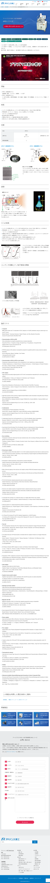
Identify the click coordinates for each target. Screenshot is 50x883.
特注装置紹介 (21, 853)
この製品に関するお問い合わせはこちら (13, 26)
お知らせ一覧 (36, 869)
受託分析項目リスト (22, 858)
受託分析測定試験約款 (23, 863)
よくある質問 (21, 872)
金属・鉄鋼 (9, 39)
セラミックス (25, 39)
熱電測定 (3, 41)
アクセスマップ (38, 855)
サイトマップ (38, 878)
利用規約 (21, 878)
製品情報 (21, 4)
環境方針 (26, 878)
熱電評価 (39, 39)
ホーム (17, 4)
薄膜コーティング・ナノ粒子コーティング (14, 41)
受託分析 (27, 4)
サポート (33, 4)
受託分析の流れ (22, 860)
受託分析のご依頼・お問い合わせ (25, 862)
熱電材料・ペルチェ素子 (17, 39)
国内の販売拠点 (38, 860)
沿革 (36, 857)
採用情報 (36, 858)
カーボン (3, 39)
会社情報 (38, 4)
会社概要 (36, 852)
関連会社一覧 (37, 863)
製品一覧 (20, 852)
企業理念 (36, 853)
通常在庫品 (21, 855)
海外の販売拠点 (38, 862)
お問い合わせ (45, 4)
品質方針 (32, 878)
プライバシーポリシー (11, 751)
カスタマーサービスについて (24, 869)
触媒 (35, 39)
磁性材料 (30, 39)
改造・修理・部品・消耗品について (25, 870)
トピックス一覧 (37, 867)
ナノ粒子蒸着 (45, 39)
